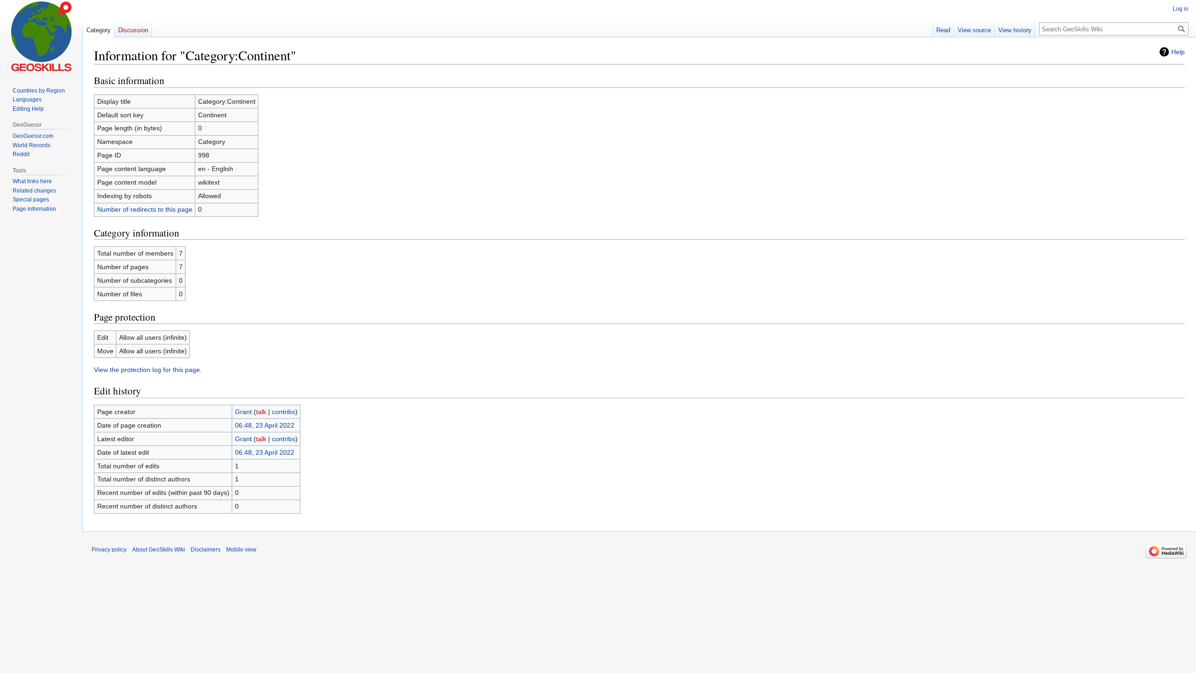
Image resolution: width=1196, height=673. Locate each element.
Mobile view (241, 549)
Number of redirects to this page (144, 209)
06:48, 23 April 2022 (264, 425)
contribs (283, 411)
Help (1178, 52)
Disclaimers (206, 549)
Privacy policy (109, 549)
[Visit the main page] (41, 37)
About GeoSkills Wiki (158, 549)
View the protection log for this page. (148, 369)
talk (261, 411)
